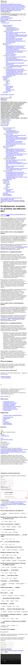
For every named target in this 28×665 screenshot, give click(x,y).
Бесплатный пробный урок (19, 214)
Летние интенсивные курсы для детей (15, 69)
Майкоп (24, 6)
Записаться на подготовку (7, 214)
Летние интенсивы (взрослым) (10, 408)
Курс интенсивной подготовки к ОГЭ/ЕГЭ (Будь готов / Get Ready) (16, 57)
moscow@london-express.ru (7, 17)
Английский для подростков (10, 402)
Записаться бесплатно (6, 376)
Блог (7, 82)
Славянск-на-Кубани (10, 9)
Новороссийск (15, 7)
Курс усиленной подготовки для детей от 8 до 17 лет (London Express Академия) (16, 66)
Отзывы (8, 83)
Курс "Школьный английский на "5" (14, 59)
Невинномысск (7, 7)
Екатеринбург (10, 5)
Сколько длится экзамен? (7, 367)
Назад (2, 651)
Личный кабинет (4, 94)
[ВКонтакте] (8, 215)
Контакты (5, 92)
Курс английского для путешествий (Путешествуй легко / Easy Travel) (14, 39)
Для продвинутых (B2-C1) (12, 30)
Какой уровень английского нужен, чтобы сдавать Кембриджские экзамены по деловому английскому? (13, 364)
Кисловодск (21, 5)
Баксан (6, 4)
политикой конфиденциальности (16, 650)
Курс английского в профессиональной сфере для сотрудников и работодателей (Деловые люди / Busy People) (16, 36)
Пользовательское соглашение (8, 451)
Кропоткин (19, 6)
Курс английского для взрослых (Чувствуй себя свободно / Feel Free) (16, 33)
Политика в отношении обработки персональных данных (14, 449)
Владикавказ (3, 5)
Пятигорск (3, 9)
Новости (8, 81)
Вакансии (8, 88)
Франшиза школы (7, 423)
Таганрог (3, 10)
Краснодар (13, 6)
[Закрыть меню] (10, 97)
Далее (6, 651)
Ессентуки (15, 5)
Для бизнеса (6, 77)
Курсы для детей (7, 43)
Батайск (10, 4)
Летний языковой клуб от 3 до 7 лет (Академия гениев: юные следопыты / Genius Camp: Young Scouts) (16, 74)
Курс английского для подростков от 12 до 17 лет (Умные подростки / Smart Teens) (16, 51)
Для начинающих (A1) (11, 27)
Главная (2, 200)
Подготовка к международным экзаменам (14, 200)
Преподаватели (9, 86)
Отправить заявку (4, 500)
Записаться (11, 94)
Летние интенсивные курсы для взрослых (15, 41)
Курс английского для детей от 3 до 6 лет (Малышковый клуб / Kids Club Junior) (15, 46)
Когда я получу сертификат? (8, 366)
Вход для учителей (7, 195)
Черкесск (16, 10)
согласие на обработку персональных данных (15, 501)
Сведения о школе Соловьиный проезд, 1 (12, 415)
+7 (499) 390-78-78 (5, 16)
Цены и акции (9, 87)
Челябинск (11, 10)
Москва (2, 7)
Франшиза (8, 91)
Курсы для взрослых (8, 25)
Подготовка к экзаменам (9, 405)
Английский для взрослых (9, 404)
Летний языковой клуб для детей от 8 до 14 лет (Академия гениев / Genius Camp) (16, 71)
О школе (5, 78)
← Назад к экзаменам (6, 377)
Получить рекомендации (6, 649)
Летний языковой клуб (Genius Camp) (12, 406)
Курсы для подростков (11, 54)
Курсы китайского (7, 76)
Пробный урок (4, 447)
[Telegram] (7, 215)
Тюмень (7, 10)
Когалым (3, 6)
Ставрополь (18, 9)
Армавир (3, 4)
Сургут (23, 9)
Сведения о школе (10, 89)
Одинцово (21, 7)
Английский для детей (8, 401)
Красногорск (8, 6)
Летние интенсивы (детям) (9, 407)
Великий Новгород (16, 4)
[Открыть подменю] (14, 128)
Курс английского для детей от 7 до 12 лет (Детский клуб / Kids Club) (16, 49)
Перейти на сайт (4, 125)
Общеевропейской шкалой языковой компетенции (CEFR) (14, 247)
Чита (20, 10)
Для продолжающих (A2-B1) (12, 28)
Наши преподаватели (8, 417)
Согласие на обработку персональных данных (11, 450)
